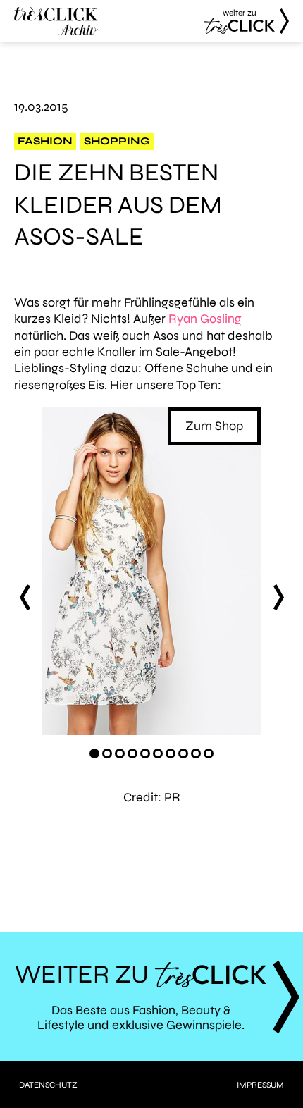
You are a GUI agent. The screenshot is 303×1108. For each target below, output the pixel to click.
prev (24, 597)
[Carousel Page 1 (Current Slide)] (94, 753)
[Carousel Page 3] (120, 753)
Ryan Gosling (205, 318)
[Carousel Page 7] (170, 753)
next (278, 597)
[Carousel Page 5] (145, 753)
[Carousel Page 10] (209, 753)
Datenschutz (48, 1085)
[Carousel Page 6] (158, 753)
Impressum (260, 1085)
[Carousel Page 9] (196, 753)
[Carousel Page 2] (107, 753)
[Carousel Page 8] (183, 753)
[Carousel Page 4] (132, 753)
